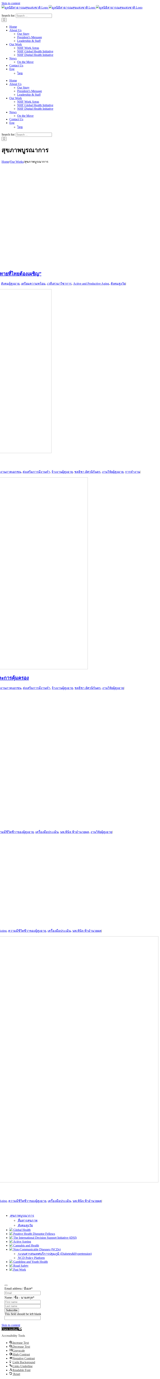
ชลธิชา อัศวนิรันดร (87, 471)
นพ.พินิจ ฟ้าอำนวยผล (74, 832)
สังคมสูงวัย (118, 283)
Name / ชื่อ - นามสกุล (19, 1297)
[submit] (6, 1285)
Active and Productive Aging (91, 283)
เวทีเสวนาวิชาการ (59, 283)
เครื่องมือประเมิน (59, 930)
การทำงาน (132, 471)
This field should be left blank (22, 1314)
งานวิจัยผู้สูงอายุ (113, 471)
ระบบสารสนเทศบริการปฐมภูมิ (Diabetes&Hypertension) (54, 1253)
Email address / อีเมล (18, 1288)
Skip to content (11, 3)
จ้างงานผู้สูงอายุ (62, 471)
